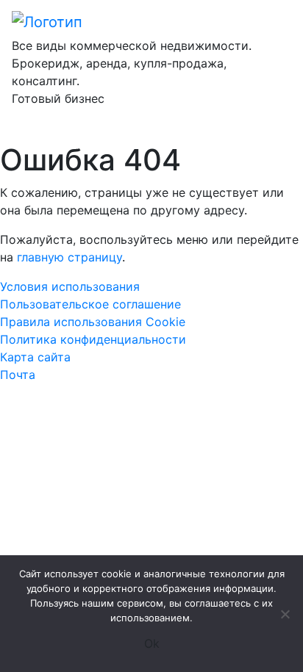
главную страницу (69, 257)
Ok (152, 643)
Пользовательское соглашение (90, 304)
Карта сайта (35, 357)
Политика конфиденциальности (93, 339)
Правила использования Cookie (92, 321)
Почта (17, 374)
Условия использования (70, 286)
